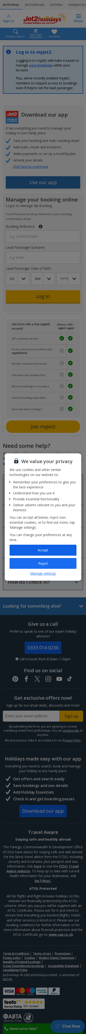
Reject (43, 563)
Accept (43, 550)
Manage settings (43, 573)
